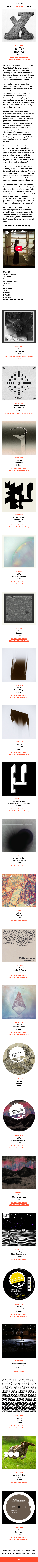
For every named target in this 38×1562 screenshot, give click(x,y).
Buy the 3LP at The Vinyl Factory (19, 811)
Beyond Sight (19, 690)
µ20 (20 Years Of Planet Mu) (19, 803)
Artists (9, 6)
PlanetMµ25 (19, 519)
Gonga (19, 1083)
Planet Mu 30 (19, 408)
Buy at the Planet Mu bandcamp (19, 59)
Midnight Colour (19, 1197)
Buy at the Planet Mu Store (13, 356)
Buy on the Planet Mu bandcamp (19, 527)
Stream (19, 358)
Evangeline (19, 1365)
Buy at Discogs (19, 1371)
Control (19, 915)
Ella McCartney (24, 225)
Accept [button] (19, 1559)
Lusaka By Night (19, 970)
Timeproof (19, 462)
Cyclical (19, 1420)
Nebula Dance (19, 1026)
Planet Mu (19, 3)
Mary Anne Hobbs (19, 1363)
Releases (19, 6)
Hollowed (19, 746)
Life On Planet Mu (19, 860)
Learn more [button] (30, 1553)
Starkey (19, 1252)
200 (19, 1477)
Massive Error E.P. (19, 1308)
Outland (19, 633)
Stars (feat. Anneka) (19, 1254)
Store (29, 6)
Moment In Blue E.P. (19, 1140)
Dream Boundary (19, 576)
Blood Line (19, 1532)
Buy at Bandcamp (27, 356)
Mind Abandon (19, 351)
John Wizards (19, 967)
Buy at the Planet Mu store (19, 57)
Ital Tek (19, 48)
